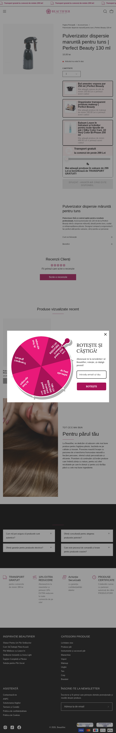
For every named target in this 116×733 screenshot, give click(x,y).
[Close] (105, 334)
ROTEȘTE (91, 386)
